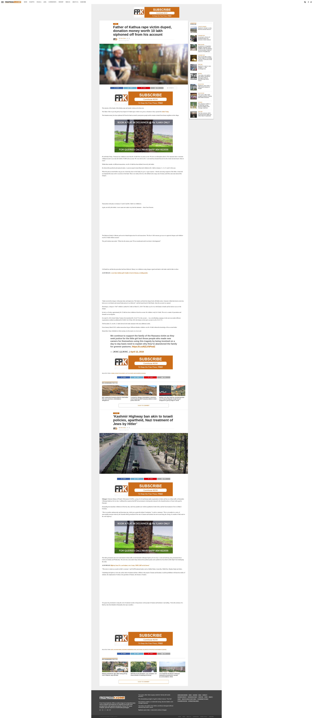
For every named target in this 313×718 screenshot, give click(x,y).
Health (210, 697)
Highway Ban (117, 649)
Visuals (39, 2)
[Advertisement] (143, 189)
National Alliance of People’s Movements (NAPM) (151, 649)
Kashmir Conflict (182, 697)
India (200, 695)
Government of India (203, 699)
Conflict (205, 695)
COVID (206, 697)
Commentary (52, 2)
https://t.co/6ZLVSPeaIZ (143, 346)
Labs (44, 2)
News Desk (123, 38)
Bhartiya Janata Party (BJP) (189, 699)
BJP (112, 649)
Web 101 (68, 2)
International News (193, 701)
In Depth (31, 2)
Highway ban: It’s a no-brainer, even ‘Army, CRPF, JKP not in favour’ (130, 565)
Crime (112, 373)
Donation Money (120, 373)
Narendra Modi (131, 649)
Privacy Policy (203, 716)
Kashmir (124, 649)
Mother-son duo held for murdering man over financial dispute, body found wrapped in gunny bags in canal (171, 399)
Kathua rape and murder (133, 373)
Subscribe (83, 2)
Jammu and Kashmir (182, 695)
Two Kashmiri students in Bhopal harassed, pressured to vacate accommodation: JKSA (169, 675)
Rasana (143, 373)
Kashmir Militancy (192, 697)
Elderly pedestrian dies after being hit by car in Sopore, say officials (114, 674)
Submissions (196, 716)
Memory (61, 2)
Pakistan (200, 697)
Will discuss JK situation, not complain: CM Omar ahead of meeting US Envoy (144, 674)
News (25, 2)
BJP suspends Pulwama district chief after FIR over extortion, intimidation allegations (115, 399)
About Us (75, 2)
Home (179, 716)
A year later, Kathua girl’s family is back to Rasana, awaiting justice (129, 273)
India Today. (165, 112)
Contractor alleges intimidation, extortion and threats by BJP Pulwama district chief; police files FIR (143, 399)
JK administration (182, 701)
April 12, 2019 (137, 352)
